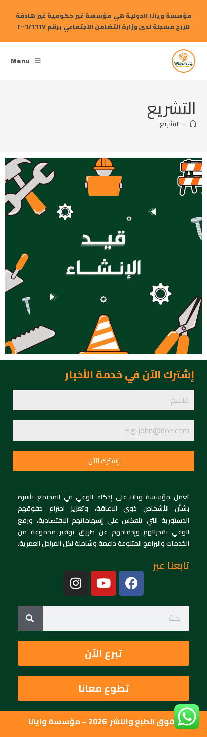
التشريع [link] (170, 124)
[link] (183, 59)
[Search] (30, 618)
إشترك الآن (103, 460)
